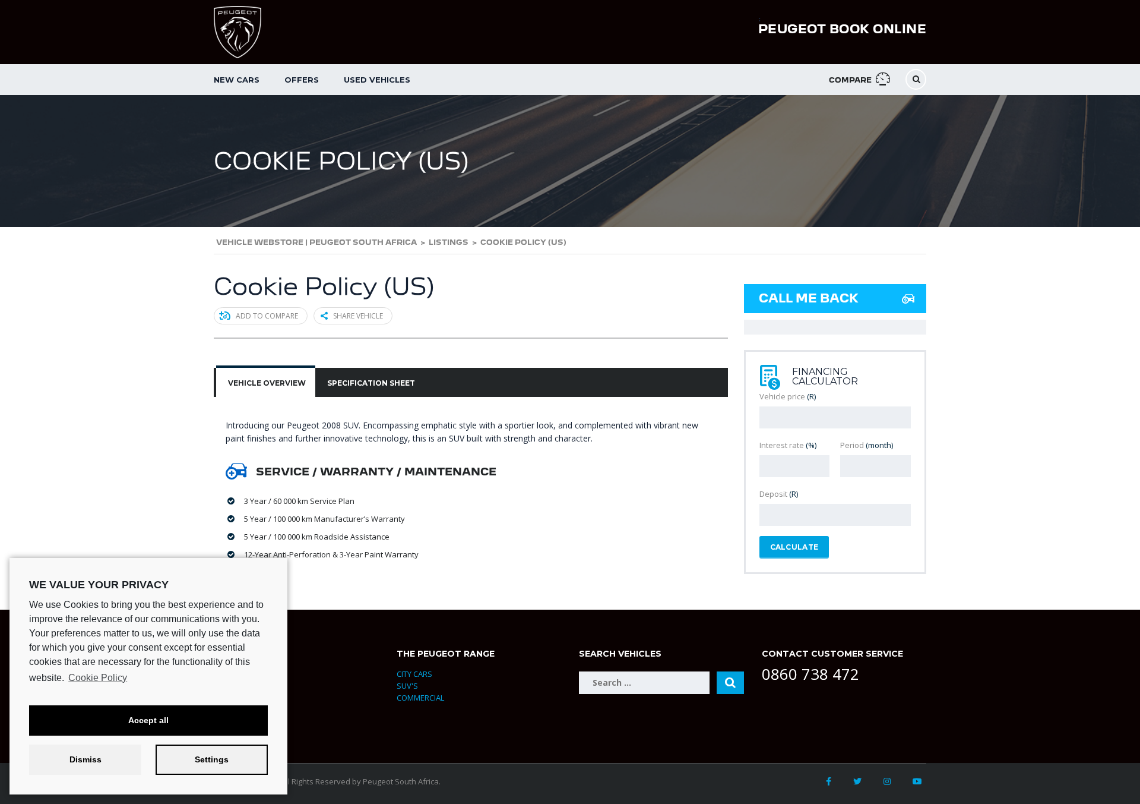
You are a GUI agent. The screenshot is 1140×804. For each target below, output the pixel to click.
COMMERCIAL (420, 697)
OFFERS (301, 79)
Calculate (794, 547)
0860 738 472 (810, 674)
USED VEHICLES (377, 79)
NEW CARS (236, 79)
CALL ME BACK (809, 298)
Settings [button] (212, 759)
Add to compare (267, 316)
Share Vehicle (358, 316)
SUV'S (407, 685)
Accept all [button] (148, 720)
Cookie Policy (97, 678)
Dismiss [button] (85, 759)
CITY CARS (414, 674)
